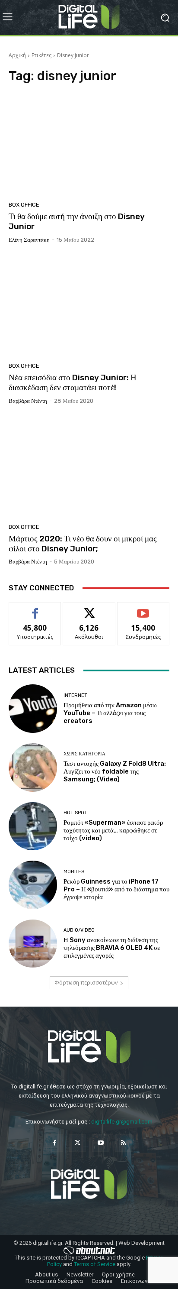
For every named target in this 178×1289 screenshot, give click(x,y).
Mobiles (74, 871)
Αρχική (17, 55)
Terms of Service (94, 1264)
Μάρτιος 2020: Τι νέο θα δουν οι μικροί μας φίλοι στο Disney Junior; (83, 544)
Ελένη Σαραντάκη (29, 239)
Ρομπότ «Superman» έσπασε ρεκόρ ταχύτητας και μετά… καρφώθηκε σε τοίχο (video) (113, 830)
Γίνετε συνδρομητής (143, 612)
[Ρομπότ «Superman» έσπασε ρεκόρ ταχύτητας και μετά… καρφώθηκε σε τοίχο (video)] (33, 826)
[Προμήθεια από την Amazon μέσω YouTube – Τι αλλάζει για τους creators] (33, 708)
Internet (75, 695)
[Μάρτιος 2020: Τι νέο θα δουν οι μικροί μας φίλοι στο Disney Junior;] (89, 467)
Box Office (24, 204)
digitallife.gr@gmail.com (122, 1121)
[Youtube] (100, 1142)
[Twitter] (77, 1142)
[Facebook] (54, 1142)
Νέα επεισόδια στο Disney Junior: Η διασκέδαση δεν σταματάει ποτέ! (73, 382)
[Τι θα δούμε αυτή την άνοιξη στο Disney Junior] (89, 145)
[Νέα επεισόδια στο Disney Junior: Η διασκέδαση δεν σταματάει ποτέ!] (89, 306)
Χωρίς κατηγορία (84, 753)
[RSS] (123, 1142)
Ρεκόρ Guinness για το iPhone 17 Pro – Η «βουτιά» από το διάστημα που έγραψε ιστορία (116, 889)
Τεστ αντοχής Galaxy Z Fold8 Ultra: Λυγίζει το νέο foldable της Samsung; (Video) (115, 771)
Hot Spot (75, 812)
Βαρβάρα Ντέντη (28, 401)
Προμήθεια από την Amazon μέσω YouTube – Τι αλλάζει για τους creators (110, 713)
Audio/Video (79, 930)
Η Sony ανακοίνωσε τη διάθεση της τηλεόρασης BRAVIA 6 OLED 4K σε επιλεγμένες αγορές (112, 947)
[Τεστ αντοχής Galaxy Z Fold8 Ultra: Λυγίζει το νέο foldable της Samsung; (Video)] (33, 767)
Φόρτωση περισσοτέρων (86, 982)
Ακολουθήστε (89, 609)
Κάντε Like (35, 609)
